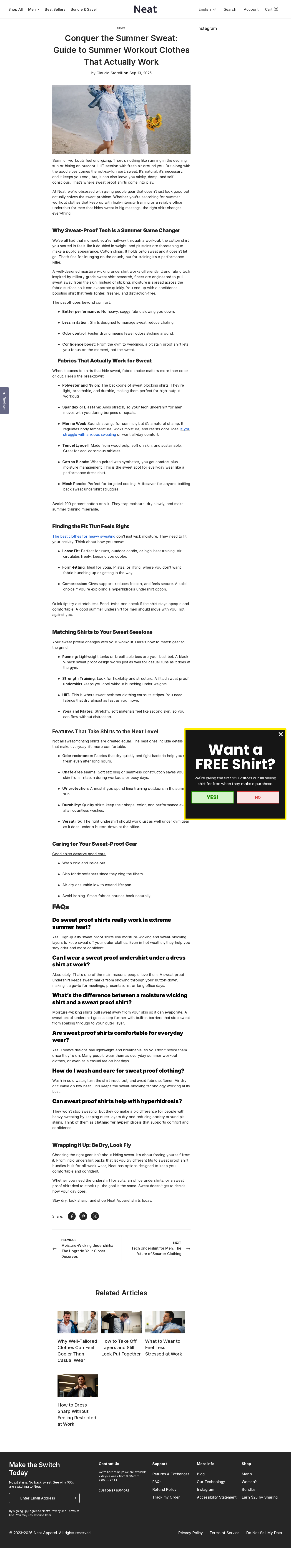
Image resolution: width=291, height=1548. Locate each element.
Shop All (15, 9)
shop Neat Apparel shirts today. (124, 1200)
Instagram (205, 1489)
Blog (201, 1474)
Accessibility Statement (216, 1497)
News (121, 28)
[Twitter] (95, 1216)
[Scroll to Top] (282, 1523)
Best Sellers (55, 9)
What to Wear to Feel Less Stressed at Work (163, 1347)
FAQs (156, 1481)
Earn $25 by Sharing (260, 1497)
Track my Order (166, 1497)
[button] (271, 9)
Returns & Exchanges (170, 1474)
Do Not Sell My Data (264, 1532)
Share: (57, 1216)
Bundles (249, 1489)
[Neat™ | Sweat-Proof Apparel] (145, 9)
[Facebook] (72, 1216)
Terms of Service (224, 1532)
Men (32, 9)
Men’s (247, 1474)
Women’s (249, 1481)
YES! (213, 797)
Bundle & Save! (84, 9)
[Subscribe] (73, 1498)
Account (251, 9)
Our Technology (211, 1481)
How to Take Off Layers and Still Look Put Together (121, 1347)
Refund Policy (164, 1489)
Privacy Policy (190, 1532)
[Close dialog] (281, 734)
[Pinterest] (83, 1216)
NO (258, 797)
